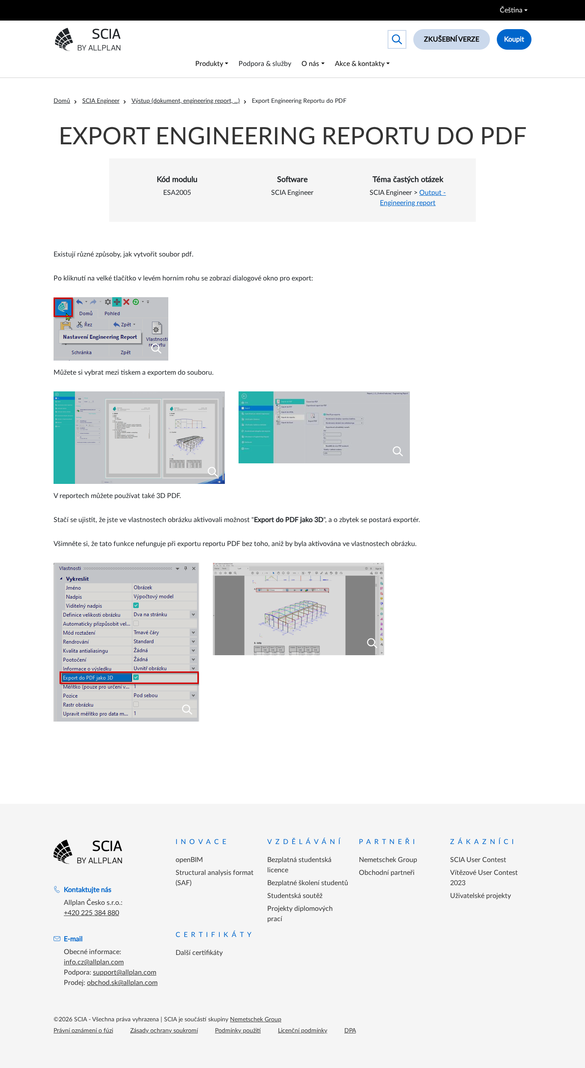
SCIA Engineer (100, 101)
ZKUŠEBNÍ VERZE (451, 39)
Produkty (209, 63)
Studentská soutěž (294, 895)
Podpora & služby (265, 63)
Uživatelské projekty (480, 895)
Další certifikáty (199, 952)
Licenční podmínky (302, 1031)
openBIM (189, 859)
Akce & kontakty (360, 63)
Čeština (511, 10)
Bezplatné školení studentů (307, 883)
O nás (310, 63)
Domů (62, 101)
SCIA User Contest (478, 859)
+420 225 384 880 (91, 913)
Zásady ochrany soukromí (164, 1031)
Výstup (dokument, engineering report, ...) (185, 101)
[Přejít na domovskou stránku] (88, 851)
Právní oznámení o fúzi (83, 1031)
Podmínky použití (238, 1031)
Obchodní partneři (387, 872)
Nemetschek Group (388, 859)
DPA (350, 1031)
